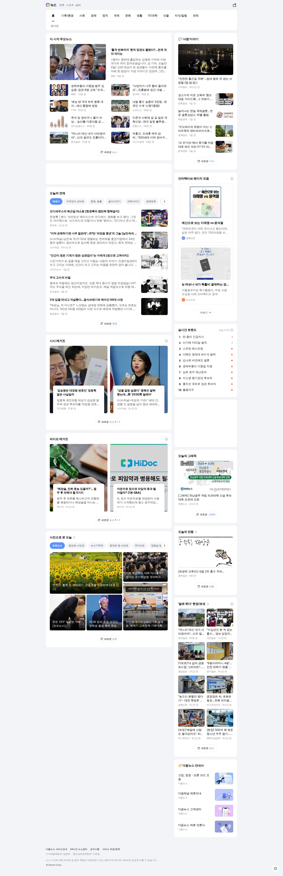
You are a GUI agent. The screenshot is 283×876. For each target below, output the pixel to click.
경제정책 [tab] (151, 201)
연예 (61, 5)
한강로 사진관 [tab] (76, 545)
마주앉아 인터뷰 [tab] (75, 201)
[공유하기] (234, 5)
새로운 (110, 152)
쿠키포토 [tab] (140, 545)
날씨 (78, 5)
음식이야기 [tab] (114, 201)
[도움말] (166, 341)
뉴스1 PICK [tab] (97, 545)
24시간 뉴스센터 (78, 849)
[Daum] (48, 5)
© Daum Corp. (54, 864)
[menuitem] (53, 15)
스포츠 (70, 5)
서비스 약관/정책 (111, 849)
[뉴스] (53, 5)
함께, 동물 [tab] (96, 201)
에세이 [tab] (56, 201)
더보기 (204, 312)
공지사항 (94, 849)
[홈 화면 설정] (275, 868)
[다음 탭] (164, 201)
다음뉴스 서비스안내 (56, 849)
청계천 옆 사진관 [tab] (119, 545)
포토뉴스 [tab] (57, 545)
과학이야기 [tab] (133, 201)
